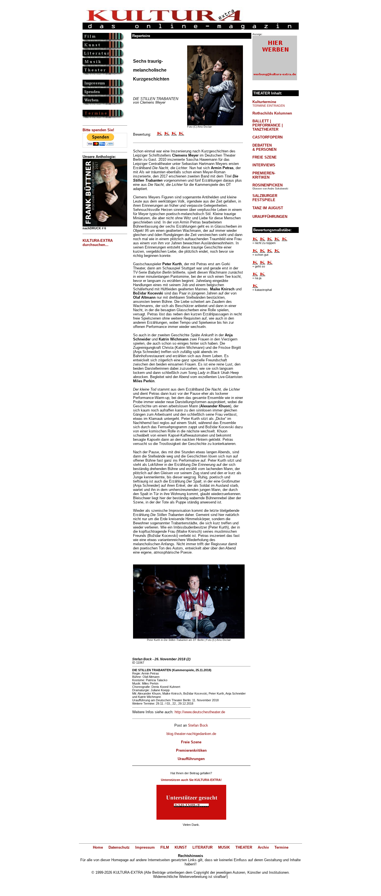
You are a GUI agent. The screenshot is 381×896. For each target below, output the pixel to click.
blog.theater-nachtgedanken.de (191, 734)
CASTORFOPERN (267, 137)
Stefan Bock (198, 725)
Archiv (263, 847)
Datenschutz (119, 847)
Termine (281, 847)
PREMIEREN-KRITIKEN (263, 175)
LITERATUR (202, 847)
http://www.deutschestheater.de (200, 712)
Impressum (145, 847)
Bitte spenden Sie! (98, 130)
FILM (164, 847)
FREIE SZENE (264, 157)
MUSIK (224, 847)
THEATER (243, 847)
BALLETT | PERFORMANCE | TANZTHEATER (267, 125)
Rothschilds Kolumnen (272, 113)
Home (98, 847)
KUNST (181, 847)
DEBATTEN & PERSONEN (264, 147)
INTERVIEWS (263, 165)
